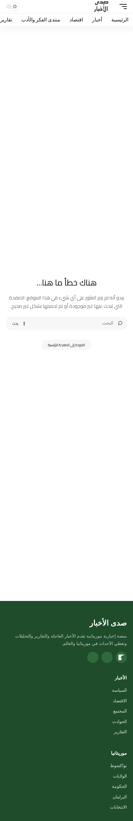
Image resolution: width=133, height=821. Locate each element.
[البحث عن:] (71, 323)
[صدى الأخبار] (101, 6)
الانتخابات (118, 807)
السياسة (119, 690)
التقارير (120, 732)
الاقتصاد (120, 701)
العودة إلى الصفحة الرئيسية (66, 345)
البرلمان (120, 797)
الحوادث (119, 721)
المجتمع (120, 711)
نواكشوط (118, 765)
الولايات (120, 776)
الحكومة (119, 786)
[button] (121, 6)
